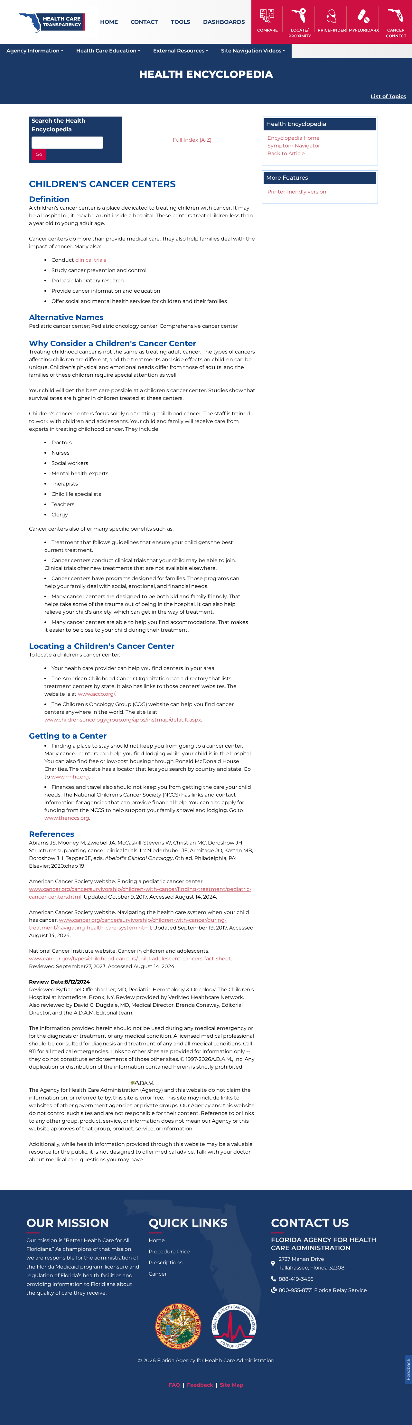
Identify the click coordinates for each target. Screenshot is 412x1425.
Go (39, 154)
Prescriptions (166, 1263)
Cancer (158, 1274)
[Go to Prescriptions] (363, 16)
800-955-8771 (296, 1290)
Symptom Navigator (293, 146)
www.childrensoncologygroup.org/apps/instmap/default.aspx (122, 720)
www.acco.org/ (96, 694)
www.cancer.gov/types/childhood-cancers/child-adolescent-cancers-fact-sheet (130, 959)
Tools (180, 22)
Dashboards (224, 22)
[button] (267, 19)
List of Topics (388, 96)
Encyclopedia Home (293, 138)
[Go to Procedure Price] (331, 16)
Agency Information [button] (33, 51)
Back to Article (286, 153)
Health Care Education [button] (106, 51)
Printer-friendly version (296, 192)
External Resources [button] (178, 51)
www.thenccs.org (66, 818)
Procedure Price (169, 1252)
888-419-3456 (296, 1279)
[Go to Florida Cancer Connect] (396, 19)
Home (109, 22)
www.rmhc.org (70, 777)
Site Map (231, 1385)
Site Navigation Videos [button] (251, 51)
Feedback (200, 1385)
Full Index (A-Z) (192, 140)
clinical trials (90, 260)
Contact (144, 22)
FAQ (174, 1385)
